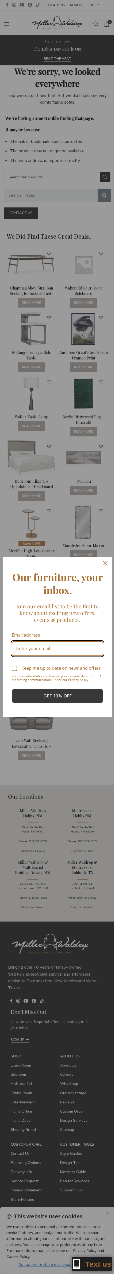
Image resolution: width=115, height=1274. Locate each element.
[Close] (101, 560)
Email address (26, 633)
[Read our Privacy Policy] (96, 679)
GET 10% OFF (55, 698)
